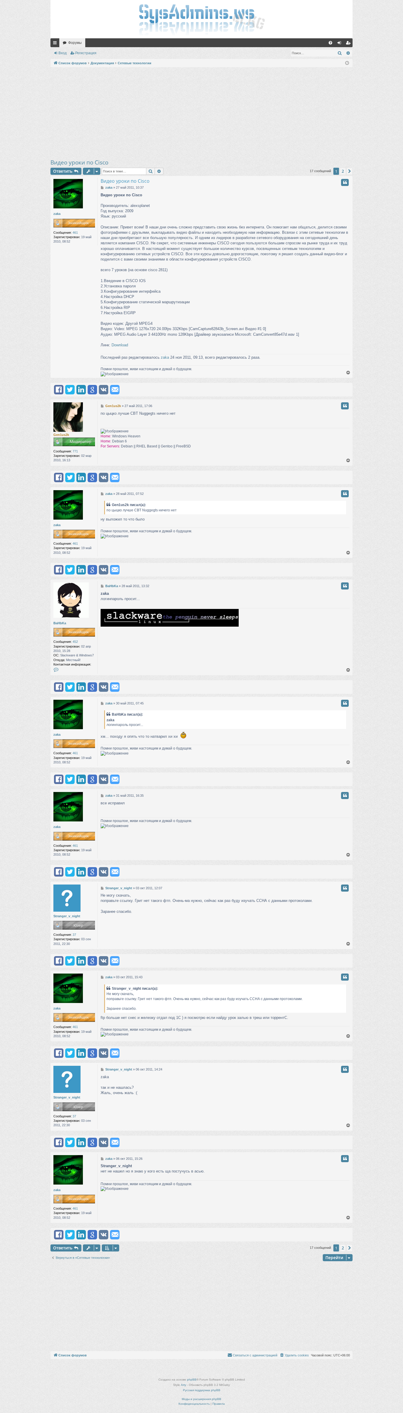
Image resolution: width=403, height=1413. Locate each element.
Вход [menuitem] (341, 44)
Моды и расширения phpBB (201, 1399)
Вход (62, 53)
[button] (350, 171)
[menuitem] (330, 42)
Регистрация (85, 53)
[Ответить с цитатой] (345, 182)
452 (75, 641)
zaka (56, 213)
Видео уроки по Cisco (79, 162)
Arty (183, 1384)
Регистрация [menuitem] (349, 44)
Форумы (75, 43)
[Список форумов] (201, 19)
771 (75, 451)
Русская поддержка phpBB (201, 1390)
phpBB (191, 1379)
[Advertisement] (201, 113)
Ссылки (56, 44)
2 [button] (343, 171)
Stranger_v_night (66, 916)
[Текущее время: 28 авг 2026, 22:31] (347, 63)
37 (74, 934)
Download (120, 345)
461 (75, 232)
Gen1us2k (61, 435)
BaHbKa (59, 623)
